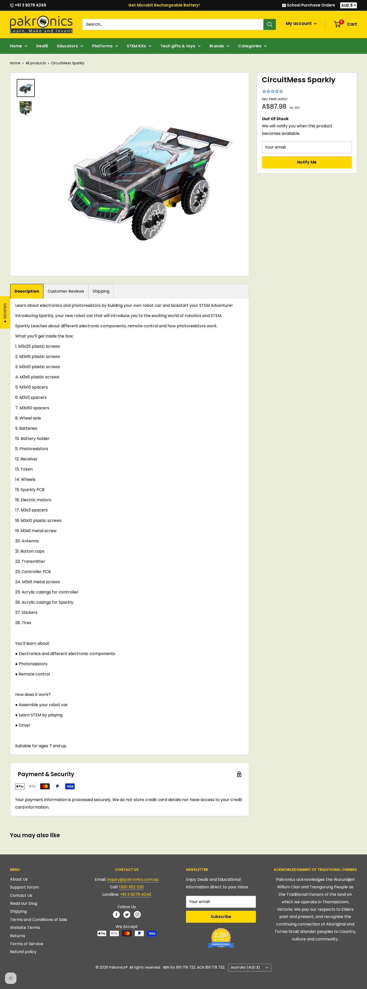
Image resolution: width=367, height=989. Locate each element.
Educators (67, 46)
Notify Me (307, 162)
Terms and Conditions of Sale (38, 919)
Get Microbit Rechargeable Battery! (164, 5)
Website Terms (25, 927)
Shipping (101, 291)
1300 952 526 (131, 887)
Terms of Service (26, 944)
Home (16, 46)
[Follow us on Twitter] (126, 914)
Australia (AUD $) (245, 967)
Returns (17, 936)
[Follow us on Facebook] (116, 914)
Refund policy (23, 952)
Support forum (24, 887)
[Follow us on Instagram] (137, 914)
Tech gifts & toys (177, 46)
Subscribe (221, 916)
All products (35, 63)
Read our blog (23, 903)
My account (299, 23)
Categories (249, 46)
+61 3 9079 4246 (30, 5)
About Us (19, 879)
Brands (216, 46)
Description (26, 291)
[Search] (269, 24)
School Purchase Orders (310, 5)
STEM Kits (136, 46)
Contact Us (21, 895)
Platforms (102, 46)
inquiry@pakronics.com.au (133, 879)
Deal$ (42, 46)
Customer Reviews (66, 291)
